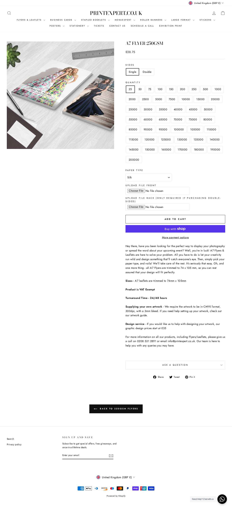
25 (130, 89)
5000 (158, 99)
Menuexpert (124, 19)
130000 (182, 139)
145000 (133, 149)
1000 (218, 89)
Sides (130, 64)
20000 (215, 99)
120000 (149, 139)
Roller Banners (152, 19)
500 (205, 89)
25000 (133, 109)
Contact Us (117, 25)
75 (149, 89)
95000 (163, 129)
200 (182, 89)
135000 (198, 139)
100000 (179, 129)
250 (194, 89)
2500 (145, 99)
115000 (133, 139)
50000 (208, 109)
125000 (166, 139)
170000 (182, 149)
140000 (215, 139)
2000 (132, 99)
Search (10, 438)
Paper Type (134, 170)
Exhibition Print (170, 25)
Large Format (181, 19)
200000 (134, 160)
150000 (150, 149)
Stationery (78, 25)
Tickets (99, 25)
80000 (207, 119)
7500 (172, 99)
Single (132, 72)
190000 (215, 149)
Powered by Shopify (116, 495)
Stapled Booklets (94, 19)
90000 (148, 129)
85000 (133, 129)
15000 (200, 99)
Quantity (133, 82)
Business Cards (62, 19)
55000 (133, 119)
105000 (195, 129)
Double (147, 72)
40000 (178, 109)
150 (171, 89)
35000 (163, 109)
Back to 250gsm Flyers (118, 408)
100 (160, 89)
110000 (211, 129)
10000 (186, 99)
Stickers (206, 19)
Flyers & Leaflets (30, 19)
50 (140, 89)
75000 (193, 119)
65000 (163, 119)
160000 (166, 149)
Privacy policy (14, 444)
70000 (178, 119)
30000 (148, 109)
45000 (193, 109)
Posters (56, 25)
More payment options (175, 237)
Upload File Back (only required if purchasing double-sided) (173, 199)
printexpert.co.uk (116, 13)
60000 (148, 119)
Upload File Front (141, 185)
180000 (199, 149)
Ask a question (175, 365)
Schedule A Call (142, 25)
